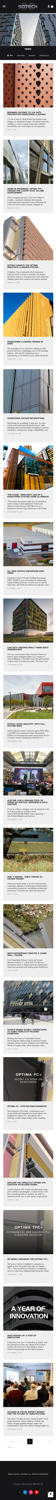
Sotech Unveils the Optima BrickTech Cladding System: (23, 266)
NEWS (28, 49)
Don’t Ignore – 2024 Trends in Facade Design (24, 878)
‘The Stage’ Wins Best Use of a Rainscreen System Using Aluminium (28, 496)
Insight (32, 56)
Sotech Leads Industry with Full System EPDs (26, 725)
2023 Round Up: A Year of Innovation (21, 1337)
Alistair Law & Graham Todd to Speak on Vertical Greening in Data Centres (27, 802)
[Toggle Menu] (4, 6)
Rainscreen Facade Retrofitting (25, 418)
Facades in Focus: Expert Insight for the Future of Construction (26, 1413)
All (11, 55)
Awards (21, 56)
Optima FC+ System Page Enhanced (26, 1106)
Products (44, 56)
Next (9, 1447)
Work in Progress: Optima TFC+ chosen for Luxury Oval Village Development (25, 191)
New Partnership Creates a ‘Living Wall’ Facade (26, 954)
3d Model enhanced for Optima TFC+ (28, 1259)
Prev (12, 1442)
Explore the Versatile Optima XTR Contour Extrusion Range (26, 1184)
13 (50, 1442)
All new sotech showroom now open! (25, 572)
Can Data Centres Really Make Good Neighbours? (28, 649)
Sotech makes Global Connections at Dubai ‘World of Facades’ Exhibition (27, 1032)
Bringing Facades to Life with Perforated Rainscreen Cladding (26, 113)
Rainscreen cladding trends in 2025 (25, 343)
